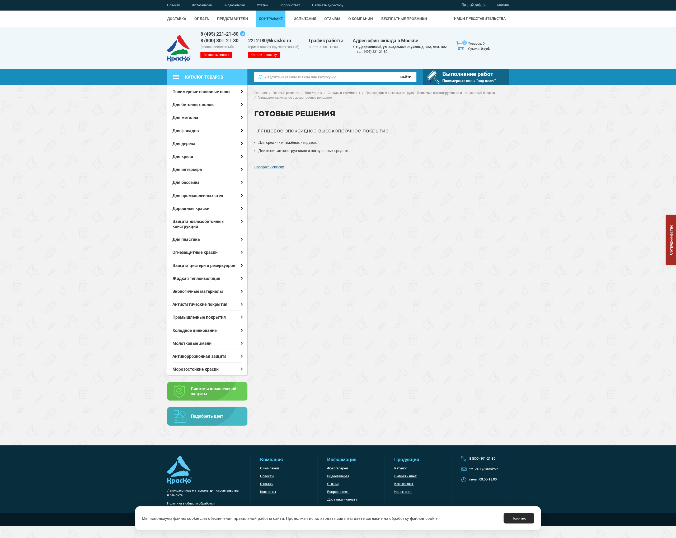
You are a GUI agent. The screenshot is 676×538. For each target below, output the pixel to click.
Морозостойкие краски (195, 369)
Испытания (305, 19)
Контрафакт (271, 19)
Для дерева (183, 143)
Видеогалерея (234, 5)
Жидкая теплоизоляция (196, 278)
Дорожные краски (190, 208)
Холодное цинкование (194, 330)
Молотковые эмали (192, 343)
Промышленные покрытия (199, 317)
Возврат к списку (269, 166)
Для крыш (182, 156)
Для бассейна (186, 182)
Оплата (201, 19)
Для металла (185, 117)
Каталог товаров (204, 77)
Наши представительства (480, 18)
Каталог (400, 468)
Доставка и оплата (342, 499)
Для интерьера (187, 169)
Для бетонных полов (193, 104)
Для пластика (186, 239)
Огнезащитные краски (195, 252)
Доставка (176, 19)
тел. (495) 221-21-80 (372, 51)
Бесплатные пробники (404, 19)
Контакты (268, 491)
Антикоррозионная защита (199, 356)
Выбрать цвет (405, 476)
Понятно (518, 518)
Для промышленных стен (197, 195)
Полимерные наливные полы (201, 91)
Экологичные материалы (197, 291)
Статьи (262, 5)
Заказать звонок (216, 55)
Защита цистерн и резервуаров (203, 265)
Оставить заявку (264, 55)
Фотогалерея (202, 5)
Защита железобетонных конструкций (198, 223)
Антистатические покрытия (199, 304)
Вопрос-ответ (290, 5)
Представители (232, 19)
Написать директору (327, 5)
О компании (360, 19)
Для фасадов (185, 130)
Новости (173, 5)
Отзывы (332, 19)
